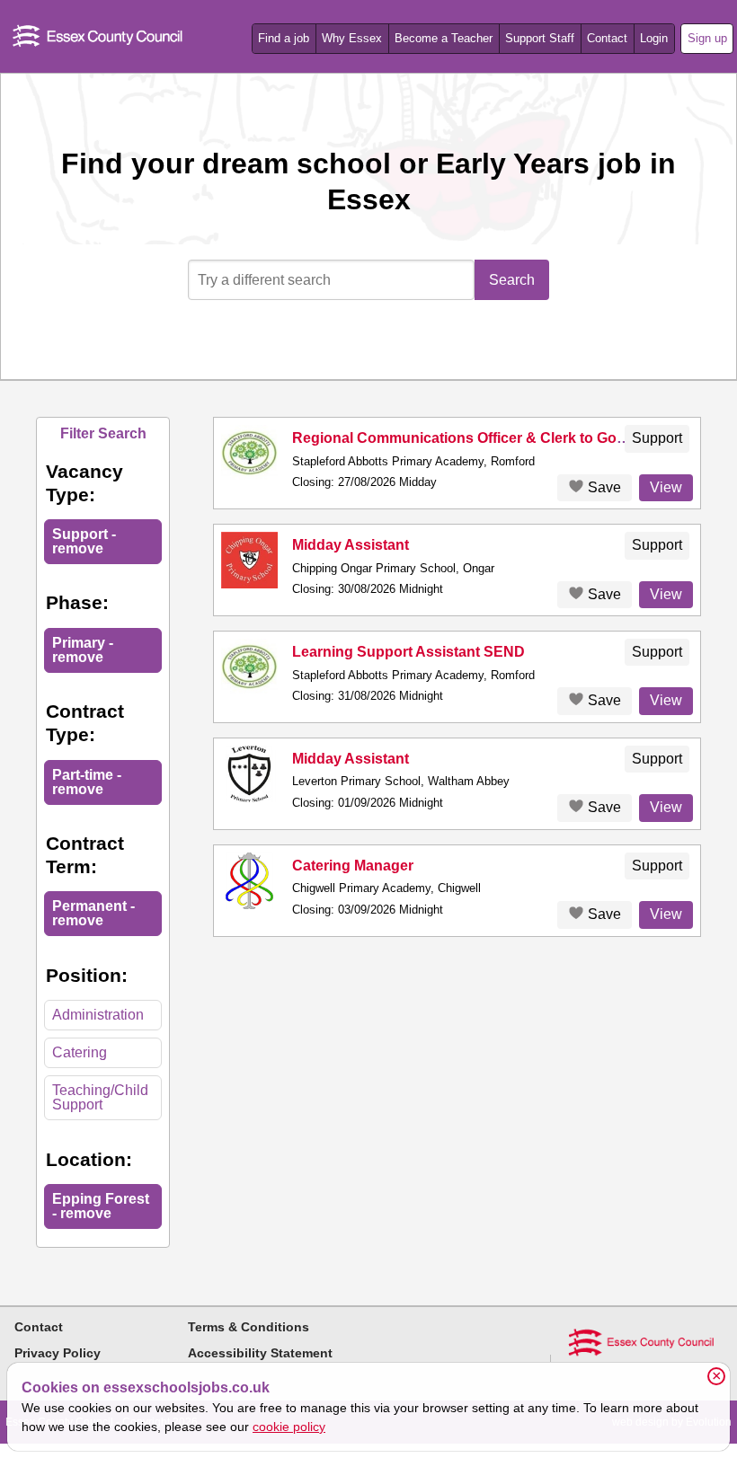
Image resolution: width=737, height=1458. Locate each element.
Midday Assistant (350, 544)
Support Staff (539, 38)
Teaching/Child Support (100, 1097)
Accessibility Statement (260, 1353)
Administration (98, 1014)
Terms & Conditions (248, 1327)
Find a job (283, 38)
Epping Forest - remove (100, 1206)
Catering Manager (352, 865)
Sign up (707, 38)
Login (654, 38)
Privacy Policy (57, 1353)
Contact (607, 38)
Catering (79, 1052)
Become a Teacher (444, 38)
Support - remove (84, 541)
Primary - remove (82, 650)
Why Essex (352, 38)
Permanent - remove (93, 913)
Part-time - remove (86, 782)
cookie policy (289, 1426)
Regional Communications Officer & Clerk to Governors (481, 438)
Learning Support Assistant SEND (408, 651)
